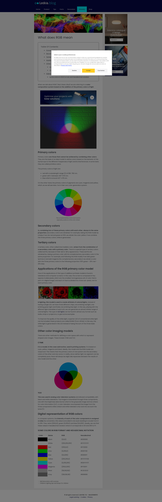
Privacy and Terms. (66, 65)
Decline (74, 70)
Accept (88, 70)
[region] (81, 63)
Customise (101, 70)
